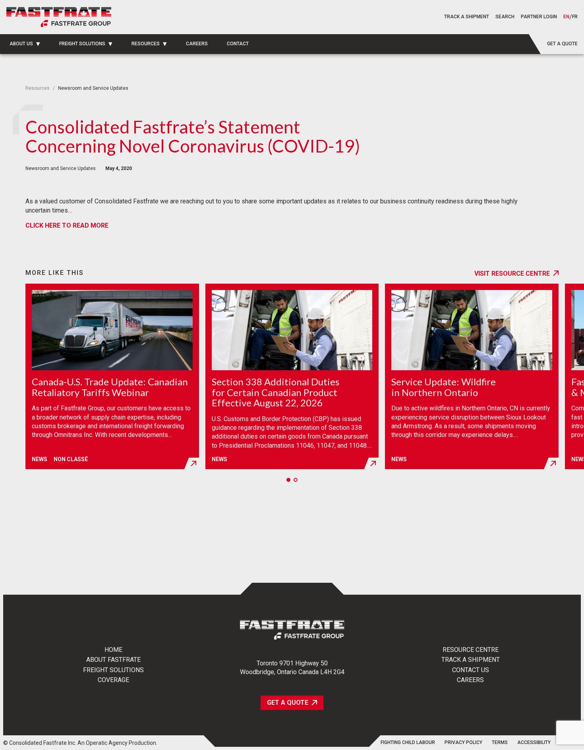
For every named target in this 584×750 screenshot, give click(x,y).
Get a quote (562, 43)
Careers (470, 680)
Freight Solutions (113, 670)
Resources (37, 88)
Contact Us (470, 670)
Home (113, 649)
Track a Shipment (470, 659)
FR (575, 16)
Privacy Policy (463, 742)
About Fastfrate (113, 659)
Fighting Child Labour (408, 742)
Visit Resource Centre (512, 273)
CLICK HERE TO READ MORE (66, 225)
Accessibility (534, 742)
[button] (504, 17)
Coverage (113, 680)
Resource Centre (471, 649)
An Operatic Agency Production (116, 743)
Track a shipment (466, 16)
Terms (500, 742)
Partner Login (539, 16)
